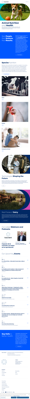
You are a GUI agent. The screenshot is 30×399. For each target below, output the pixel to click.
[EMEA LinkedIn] (13, 392)
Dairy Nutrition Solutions (11, 353)
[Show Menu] (27, 1)
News (16, 372)
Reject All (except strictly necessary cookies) (23, 397)
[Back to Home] (4, 362)
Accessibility (3, 388)
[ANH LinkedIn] (3, 392)
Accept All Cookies (13, 397)
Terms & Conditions (4, 385)
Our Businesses (4, 372)
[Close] (29, 394)
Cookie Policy (4, 382)
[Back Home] (5, 2)
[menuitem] (8, 371)
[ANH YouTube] (5, 392)
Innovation (3, 375)
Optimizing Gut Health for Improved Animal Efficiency (15, 352)
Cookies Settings (3, 397)
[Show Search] (26, 1)
